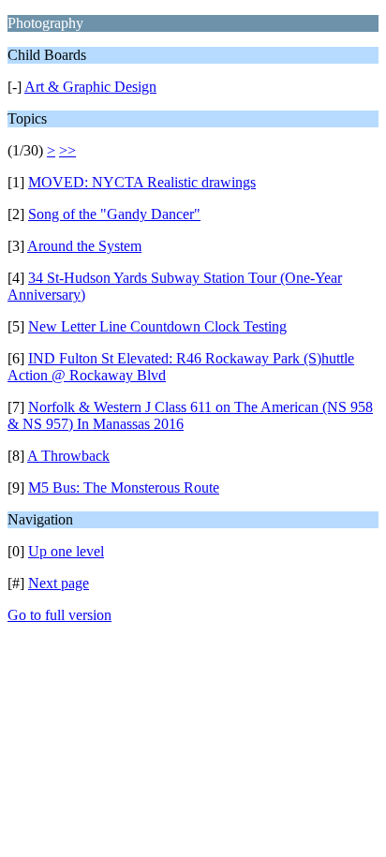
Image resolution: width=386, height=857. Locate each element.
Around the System (84, 246)
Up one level (66, 551)
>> (67, 150)
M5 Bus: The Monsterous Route (123, 487)
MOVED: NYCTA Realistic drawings (142, 182)
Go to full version (59, 615)
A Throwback (68, 456)
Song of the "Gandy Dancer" (114, 214)
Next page (58, 583)
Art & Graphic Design (90, 87)
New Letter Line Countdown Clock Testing (157, 326)
